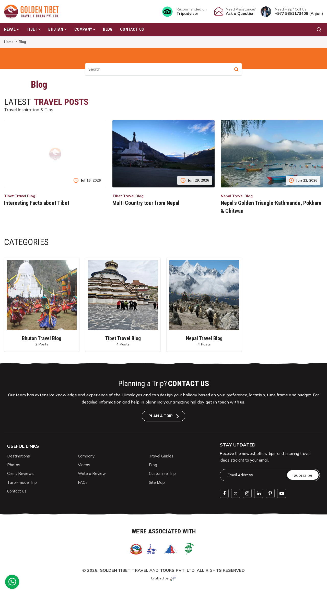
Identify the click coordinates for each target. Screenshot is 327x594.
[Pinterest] (270, 493)
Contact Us (132, 29)
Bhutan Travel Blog (41, 338)
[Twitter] (235, 493)
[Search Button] (236, 69)
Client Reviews (20, 473)
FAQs (83, 482)
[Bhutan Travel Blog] (42, 295)
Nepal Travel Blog (237, 196)
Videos (84, 464)
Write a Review (92, 473)
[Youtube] (281, 493)
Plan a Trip (160, 415)
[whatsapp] (12, 583)
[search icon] (316, 29)
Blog (107, 29)
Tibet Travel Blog (19, 196)
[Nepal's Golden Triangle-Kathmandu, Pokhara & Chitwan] (272, 153)
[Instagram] (247, 493)
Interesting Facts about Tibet (36, 203)
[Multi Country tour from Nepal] (163, 153)
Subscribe (303, 475)
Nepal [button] (10, 29)
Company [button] (83, 29)
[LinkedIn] (258, 493)
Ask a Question (240, 13)
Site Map (157, 482)
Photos (13, 464)
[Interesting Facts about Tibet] (55, 153)
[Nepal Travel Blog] (204, 295)
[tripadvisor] (167, 11)
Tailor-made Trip (22, 482)
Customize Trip (162, 473)
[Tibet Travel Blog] (123, 295)
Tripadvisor (187, 13)
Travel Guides (161, 456)
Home (9, 42)
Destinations (18, 456)
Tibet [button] (32, 29)
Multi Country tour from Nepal (145, 203)
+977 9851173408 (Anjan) (299, 13)
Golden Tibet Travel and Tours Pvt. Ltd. (148, 570)
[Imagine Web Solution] (173, 578)
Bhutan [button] (55, 29)
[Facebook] (224, 493)
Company (86, 456)
